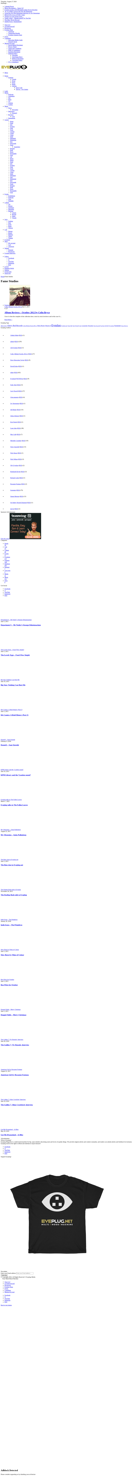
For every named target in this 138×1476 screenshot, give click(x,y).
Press (9, 99)
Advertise (15, 55)
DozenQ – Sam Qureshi (10, 745)
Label (6, 91)
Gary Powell (76, 325)
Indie (11, 137)
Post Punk (102, 325)
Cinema (10, 103)
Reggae (12, 148)
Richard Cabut (14, 478)
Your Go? (7, 25)
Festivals (10, 197)
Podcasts (10, 94)
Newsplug (15, 109)
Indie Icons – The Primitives (11, 925)
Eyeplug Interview (10, 253)
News (10, 108)
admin (12, 341)
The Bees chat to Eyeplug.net (12, 865)
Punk (11, 145)
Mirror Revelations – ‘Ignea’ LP (14, 8)
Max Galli (13, 434)
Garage (12, 131)
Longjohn (85, 325)
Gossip (14, 79)
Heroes (10, 231)
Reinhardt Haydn (15, 471)
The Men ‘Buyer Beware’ (12, 20)
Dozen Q (48, 326)
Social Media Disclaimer (15, 45)
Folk (11, 128)
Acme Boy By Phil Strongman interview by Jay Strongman (22, 13)
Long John (13, 428)
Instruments (11, 118)
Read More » (8, 319)
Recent (14, 214)
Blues (12, 160)
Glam (11, 135)
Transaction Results (14, 33)
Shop (6, 241)
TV (9, 101)
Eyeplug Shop (9, 30)
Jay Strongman (14, 403)
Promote (10, 250)
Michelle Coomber (15, 440)
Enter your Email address (8, 1273)
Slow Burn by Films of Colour (12, 955)
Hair (9, 223)
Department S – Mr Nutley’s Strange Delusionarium (21, 625)
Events (7, 194)
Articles (14, 86)
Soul (11, 155)
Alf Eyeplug (14, 348)
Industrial (13, 138)
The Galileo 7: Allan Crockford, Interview (17, 1105)
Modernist (13, 140)
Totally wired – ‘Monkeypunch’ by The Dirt (18, 18)
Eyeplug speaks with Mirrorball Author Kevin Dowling (21, 10)
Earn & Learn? (5, 538)
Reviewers (8, 28)
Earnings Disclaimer (14, 52)
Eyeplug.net (64, 325)
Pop (11, 142)
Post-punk (13, 143)
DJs (11, 125)
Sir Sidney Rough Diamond (18, 502)
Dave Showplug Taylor (17, 360)
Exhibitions (11, 196)
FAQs (6, 36)
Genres (7, 120)
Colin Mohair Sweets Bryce (30, 325)
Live (13, 116)
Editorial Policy (12, 53)
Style (6, 219)
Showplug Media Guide (15, 40)
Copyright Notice (17, 60)
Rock (11, 152)
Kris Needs (13, 422)
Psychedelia (111, 325)
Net (9, 98)
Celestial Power (9, 6)
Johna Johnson (14, 416)
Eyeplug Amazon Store (15, 35)
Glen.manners (14, 397)
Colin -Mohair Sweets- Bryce (13, 307)
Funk (11, 130)
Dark (11, 123)
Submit (7, 248)
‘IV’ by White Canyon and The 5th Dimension (18, 11)
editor (12, 372)
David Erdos (14, 366)
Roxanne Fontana (15, 484)
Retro (10, 226)
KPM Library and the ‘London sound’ (16, 775)
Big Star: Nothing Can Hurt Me (13, 685)
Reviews (10, 115)
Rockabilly (13, 153)
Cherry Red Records (15, 326)
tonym (12, 509)
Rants (13, 84)
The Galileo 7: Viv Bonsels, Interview (15, 1045)
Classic (14, 213)
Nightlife (11, 201)
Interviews (11, 111)
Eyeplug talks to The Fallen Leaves (14, 805)
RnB (11, 150)
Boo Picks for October (9, 985)
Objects (10, 228)
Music (6, 106)
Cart (9, 245)
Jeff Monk (13, 409)
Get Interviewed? (10, 26)
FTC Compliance (13, 62)
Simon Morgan (124, 325)
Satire (13, 216)
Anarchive (17, 147)
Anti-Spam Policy (17, 57)
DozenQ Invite (12, 42)
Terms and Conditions (14, 48)
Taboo (10, 236)
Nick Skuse (13, 453)
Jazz (11, 177)
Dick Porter (41, 326)
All (11, 157)
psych (107, 325)
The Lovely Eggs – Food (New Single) (15, 655)
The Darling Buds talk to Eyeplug (14, 895)
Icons (9, 224)
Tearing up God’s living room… (14, 16)
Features (10, 77)
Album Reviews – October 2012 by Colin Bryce (27, 312)
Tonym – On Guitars (22, 89)
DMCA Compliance (14, 50)
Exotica (12, 126)
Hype (13, 81)
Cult (6, 229)
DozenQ (14, 113)
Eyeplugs (7, 240)
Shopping (11, 209)
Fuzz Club (70, 325)
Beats (11, 121)
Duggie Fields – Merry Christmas (13, 1015)
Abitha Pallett (14, 335)
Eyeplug (56, 325)
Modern (10, 235)
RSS (20, 335)
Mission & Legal (9, 43)
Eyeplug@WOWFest (16, 379)
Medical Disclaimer (18, 58)
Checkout (11, 31)
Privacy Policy (12, 47)
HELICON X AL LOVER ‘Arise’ (15, 15)
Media (6, 93)
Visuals (14, 218)
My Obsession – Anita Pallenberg (13, 835)
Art (9, 204)
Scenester (117, 326)
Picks (13, 82)
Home (6, 76)
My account (11, 243)
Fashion (10, 221)
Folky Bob (13, 385)
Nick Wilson (14, 459)
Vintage (10, 238)
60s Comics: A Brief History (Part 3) (14, 715)
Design (10, 206)
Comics (10, 104)
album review (4, 325)
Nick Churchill (97, 325)
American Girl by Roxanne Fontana (15, 1075)
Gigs (9, 199)
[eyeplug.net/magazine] (14, 69)
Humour (10, 211)
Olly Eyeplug (14, 465)
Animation (11, 96)
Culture (7, 202)
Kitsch (10, 233)
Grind (12, 133)
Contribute (8, 38)
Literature (11, 207)
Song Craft (19, 88)
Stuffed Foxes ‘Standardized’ (13, 21)
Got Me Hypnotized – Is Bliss (12, 1135)
